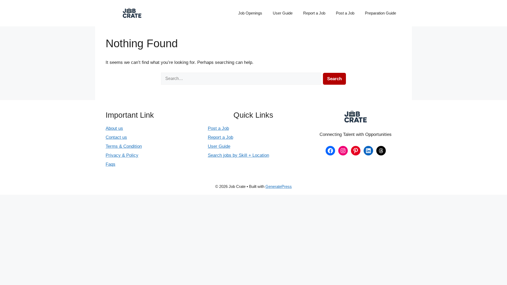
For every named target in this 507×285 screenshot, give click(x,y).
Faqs (110, 164)
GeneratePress (278, 186)
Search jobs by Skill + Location (238, 155)
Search (334, 78)
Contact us (116, 137)
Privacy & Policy (122, 155)
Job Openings (250, 13)
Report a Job (314, 13)
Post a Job (345, 13)
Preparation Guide (380, 13)
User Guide (283, 13)
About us (114, 128)
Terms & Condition (124, 146)
